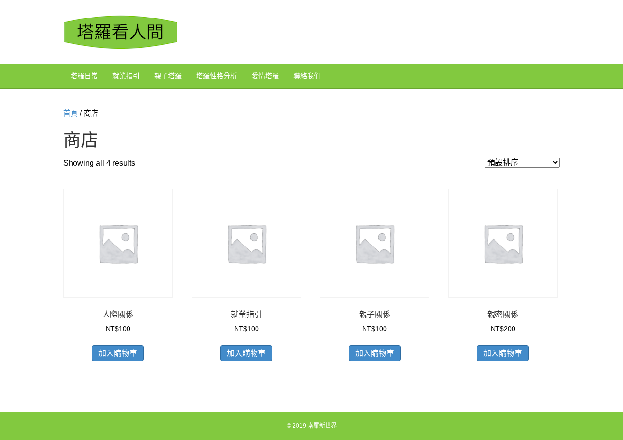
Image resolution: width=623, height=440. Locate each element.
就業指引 (126, 76)
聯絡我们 (307, 76)
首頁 (70, 113)
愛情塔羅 (265, 76)
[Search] (552, 75)
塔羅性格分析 (216, 76)
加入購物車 (117, 353)
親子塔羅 (168, 76)
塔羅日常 (84, 76)
